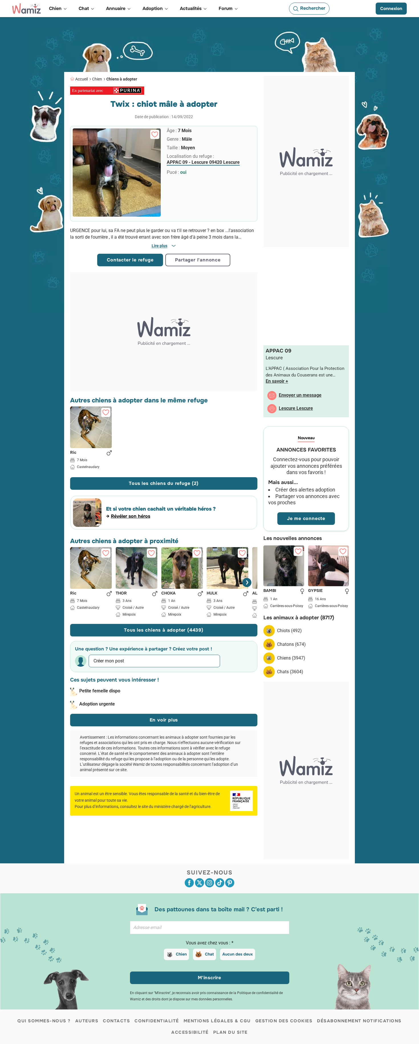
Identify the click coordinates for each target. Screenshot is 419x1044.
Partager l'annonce (197, 260)
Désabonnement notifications (359, 1021)
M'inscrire (209, 978)
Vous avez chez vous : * (209, 943)
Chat (209, 954)
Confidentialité (157, 1021)
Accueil (81, 79)
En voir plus (164, 720)
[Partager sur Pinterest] (229, 882)
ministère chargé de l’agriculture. (182, 806)
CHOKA (168, 593)
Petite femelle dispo (99, 691)
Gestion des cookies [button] (284, 1021)
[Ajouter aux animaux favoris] (154, 134)
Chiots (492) (289, 630)
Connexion (391, 8)
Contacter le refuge (130, 260)
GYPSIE (315, 590)
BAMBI (269, 590)
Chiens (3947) (291, 658)
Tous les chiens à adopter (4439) (164, 630)
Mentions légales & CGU (217, 1021)
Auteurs (87, 1021)
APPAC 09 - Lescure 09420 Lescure (203, 162)
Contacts (116, 1021)
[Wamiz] (26, 8)
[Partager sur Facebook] (189, 882)
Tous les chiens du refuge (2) (163, 483)
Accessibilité (190, 1032)
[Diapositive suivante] (246, 582)
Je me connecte (306, 518)
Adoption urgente (97, 704)
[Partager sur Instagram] (209, 882)
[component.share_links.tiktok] (219, 882)
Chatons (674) (291, 644)
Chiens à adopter (121, 79)
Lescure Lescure (296, 408)
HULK (212, 593)
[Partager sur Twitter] (199, 882)
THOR (121, 593)
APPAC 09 (278, 351)
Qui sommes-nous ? (44, 1021)
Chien (97, 79)
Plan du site (230, 1032)
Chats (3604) (290, 671)
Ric (73, 452)
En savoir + (277, 381)
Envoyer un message (300, 395)
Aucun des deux (237, 954)
